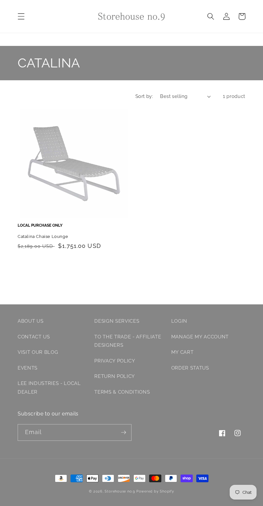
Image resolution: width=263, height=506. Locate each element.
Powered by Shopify (155, 491)
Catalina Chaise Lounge (43, 236)
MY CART (182, 352)
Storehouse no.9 (120, 491)
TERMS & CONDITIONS (122, 392)
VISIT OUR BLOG (38, 352)
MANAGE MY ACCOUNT (200, 337)
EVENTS (28, 368)
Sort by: (144, 96)
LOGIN (179, 321)
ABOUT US (30, 321)
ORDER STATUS (190, 368)
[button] (21, 16)
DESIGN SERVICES (116, 321)
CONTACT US (34, 337)
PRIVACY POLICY (114, 361)
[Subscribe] (123, 432)
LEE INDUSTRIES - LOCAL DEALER (49, 387)
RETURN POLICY (114, 376)
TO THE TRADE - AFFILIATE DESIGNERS (127, 341)
